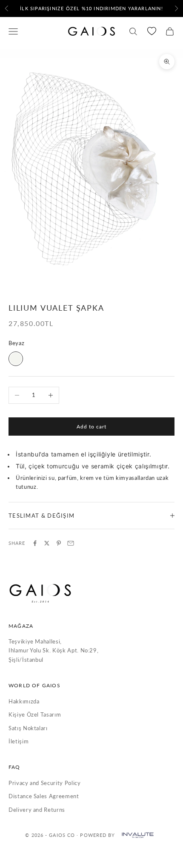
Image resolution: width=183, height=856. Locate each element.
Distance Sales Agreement (44, 796)
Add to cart (91, 426)
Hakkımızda (24, 701)
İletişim (19, 741)
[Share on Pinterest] (58, 543)
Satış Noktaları (28, 728)
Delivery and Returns (37, 809)
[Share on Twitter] (46, 543)
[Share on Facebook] (34, 543)
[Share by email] (70, 543)
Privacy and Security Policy (45, 782)
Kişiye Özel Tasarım (35, 714)
